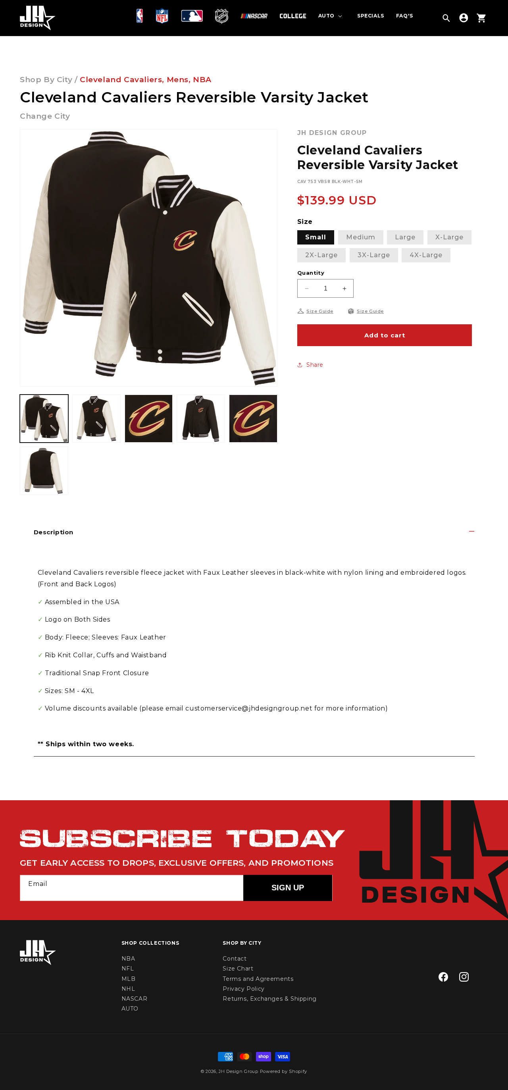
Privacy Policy (243, 988)
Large (405, 237)
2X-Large (321, 255)
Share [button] (314, 364)
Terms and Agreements (258, 978)
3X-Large (374, 255)
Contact (234, 958)
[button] (141, 16)
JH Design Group (238, 1071)
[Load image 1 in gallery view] (44, 419)
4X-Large (426, 255)
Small (315, 237)
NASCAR (134, 998)
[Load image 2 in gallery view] (96, 419)
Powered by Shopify (284, 1071)
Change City (45, 116)
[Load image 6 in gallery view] (44, 471)
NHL (128, 988)
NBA (202, 79)
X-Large (449, 237)
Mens (178, 79)
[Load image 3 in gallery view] (149, 419)
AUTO (130, 1008)
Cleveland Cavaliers (121, 79)
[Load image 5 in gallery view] (253, 419)
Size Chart (238, 968)
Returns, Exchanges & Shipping (269, 998)
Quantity (310, 273)
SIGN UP (287, 887)
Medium (360, 237)
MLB (128, 978)
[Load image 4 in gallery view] (201, 419)
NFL (127, 968)
